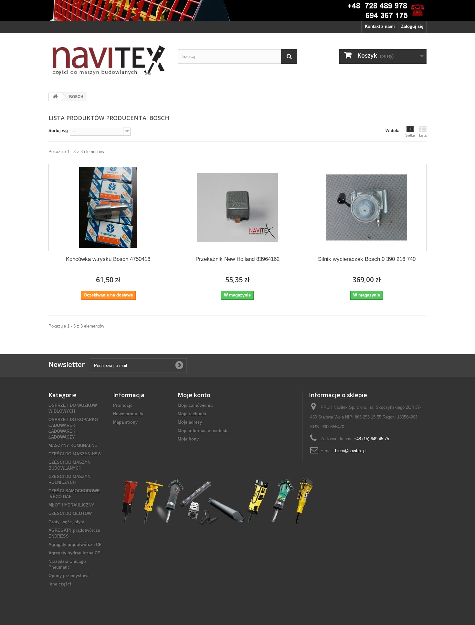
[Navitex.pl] (108, 60)
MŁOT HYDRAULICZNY (71, 505)
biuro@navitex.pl (350, 450)
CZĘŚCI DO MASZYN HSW (74, 454)
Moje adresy (190, 422)
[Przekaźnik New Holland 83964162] (237, 207)
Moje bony (188, 439)
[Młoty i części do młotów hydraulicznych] (216, 501)
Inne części (59, 584)
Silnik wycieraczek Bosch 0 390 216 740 (367, 259)
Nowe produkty (128, 413)
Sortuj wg (58, 130)
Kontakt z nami (380, 26)
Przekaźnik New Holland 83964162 (237, 259)
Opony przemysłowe (69, 575)
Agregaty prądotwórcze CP (75, 544)
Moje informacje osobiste (203, 430)
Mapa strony (125, 422)
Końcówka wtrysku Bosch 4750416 (108, 259)
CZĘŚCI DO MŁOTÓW (70, 513)
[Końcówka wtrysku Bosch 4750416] (108, 207)
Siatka (410, 135)
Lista (423, 135)
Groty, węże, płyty (66, 521)
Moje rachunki (192, 413)
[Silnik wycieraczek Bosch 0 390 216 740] (366, 207)
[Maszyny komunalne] (237, 10)
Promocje (122, 405)
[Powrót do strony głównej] (55, 97)
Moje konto (194, 395)
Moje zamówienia (195, 405)
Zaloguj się (412, 26)
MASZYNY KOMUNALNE (72, 445)
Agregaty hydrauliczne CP (74, 553)
